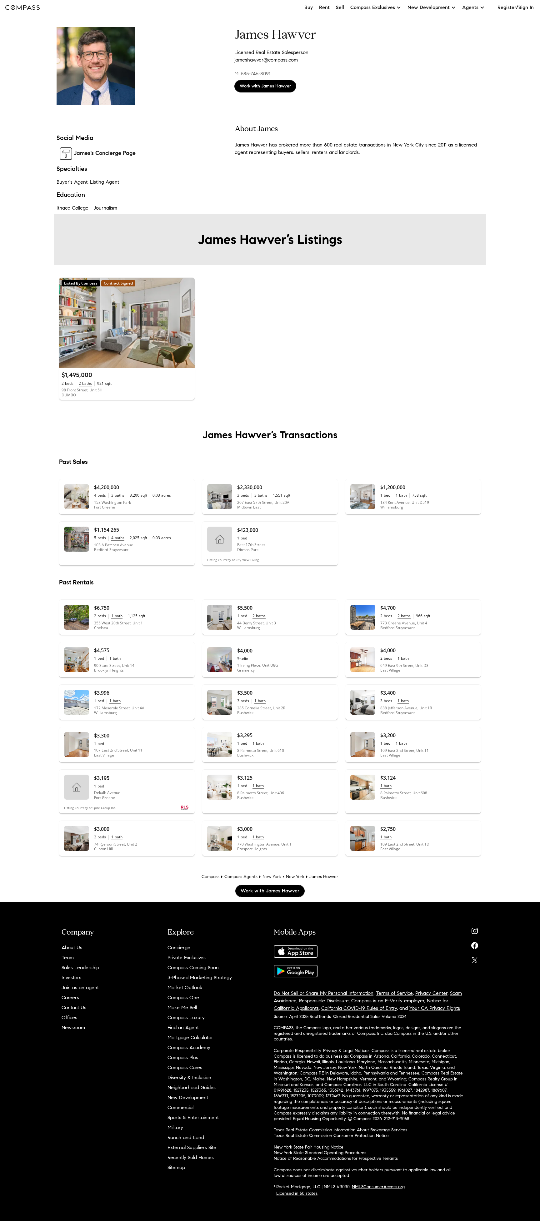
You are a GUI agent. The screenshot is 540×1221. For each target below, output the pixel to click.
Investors (71, 977)
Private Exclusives (187, 957)
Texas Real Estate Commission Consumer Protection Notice (331, 1135)
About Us (72, 947)
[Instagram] (474, 929)
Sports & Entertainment (193, 1117)
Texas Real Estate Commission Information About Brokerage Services (340, 1130)
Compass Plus (183, 1057)
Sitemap (176, 1167)
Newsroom (73, 1027)
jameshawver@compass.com (266, 60)
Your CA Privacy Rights (434, 1008)
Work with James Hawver (265, 86)
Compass (210, 876)
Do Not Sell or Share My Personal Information (323, 993)
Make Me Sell (182, 1007)
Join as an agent (80, 987)
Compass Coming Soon (193, 967)
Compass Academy (189, 1047)
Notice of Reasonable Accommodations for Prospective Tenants (336, 1158)
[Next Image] (187, 323)
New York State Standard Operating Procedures (320, 1152)
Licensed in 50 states (297, 1193)
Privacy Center (431, 993)
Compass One (183, 997)
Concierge (179, 947)
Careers (70, 997)
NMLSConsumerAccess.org (378, 1186)
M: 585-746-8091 (252, 74)
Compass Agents (241, 876)
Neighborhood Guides (192, 1087)
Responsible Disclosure (324, 1001)
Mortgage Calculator (190, 1037)
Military (175, 1127)
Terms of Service (394, 993)
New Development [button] (429, 7)
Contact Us (74, 1007)
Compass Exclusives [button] (372, 7)
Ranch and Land (186, 1137)
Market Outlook (185, 987)
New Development (188, 1097)
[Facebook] (474, 944)
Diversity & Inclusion (189, 1077)
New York (271, 876)
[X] (474, 958)
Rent (324, 7)
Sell (340, 7)
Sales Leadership (80, 967)
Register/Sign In (516, 7)
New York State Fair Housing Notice (308, 1147)
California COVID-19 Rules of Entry (359, 1008)
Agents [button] (470, 7)
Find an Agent (183, 1027)
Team (68, 957)
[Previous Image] (67, 323)
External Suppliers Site (192, 1147)
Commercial (180, 1107)
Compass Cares (185, 1067)
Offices (69, 1017)
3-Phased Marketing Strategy (200, 977)
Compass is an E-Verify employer (387, 1001)
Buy (308, 7)
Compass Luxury (186, 1017)
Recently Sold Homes (191, 1157)
